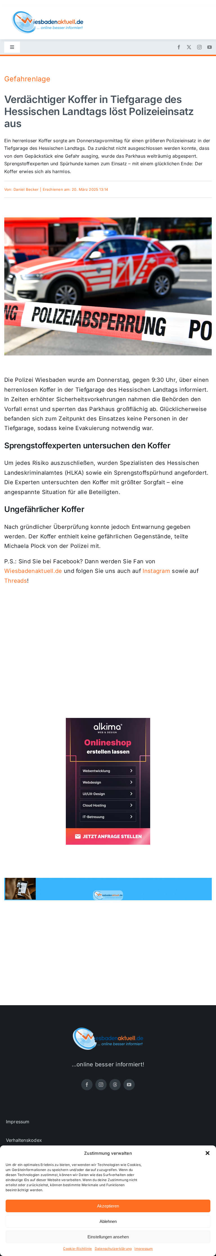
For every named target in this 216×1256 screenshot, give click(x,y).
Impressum (143, 1248)
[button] (207, 1153)
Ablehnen (108, 1221)
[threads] (115, 1084)
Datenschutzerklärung (113, 1248)
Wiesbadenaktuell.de (33, 571)
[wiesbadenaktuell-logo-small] (47, 13)
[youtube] (209, 47)
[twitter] (189, 47)
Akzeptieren (108, 1206)
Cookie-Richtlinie (77, 1248)
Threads (15, 580)
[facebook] (179, 47)
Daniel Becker (26, 189)
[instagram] (199, 47)
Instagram (156, 571)
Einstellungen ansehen (108, 1236)
